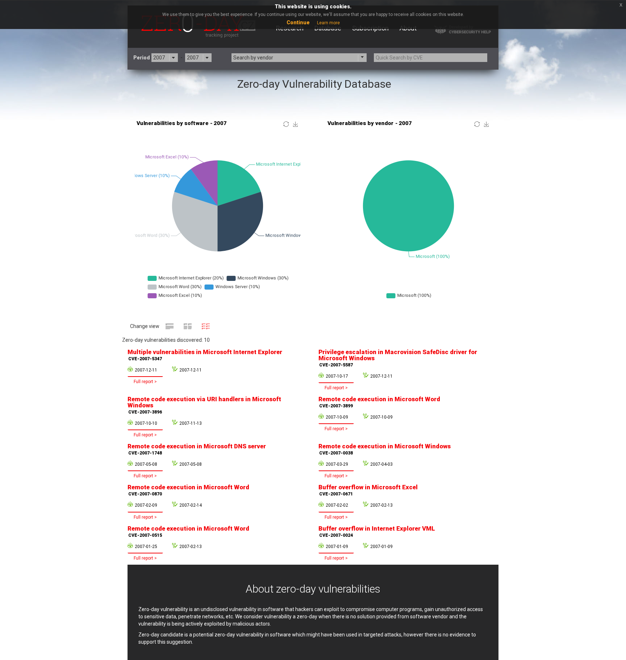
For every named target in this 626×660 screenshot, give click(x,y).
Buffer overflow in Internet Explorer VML (376, 531)
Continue (298, 22)
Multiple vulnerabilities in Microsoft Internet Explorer (205, 354)
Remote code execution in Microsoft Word (379, 401)
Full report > (145, 381)
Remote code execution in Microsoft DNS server (197, 449)
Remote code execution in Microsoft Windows (384, 449)
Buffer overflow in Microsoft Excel (368, 490)
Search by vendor (253, 58)
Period (141, 58)
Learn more (328, 22)
